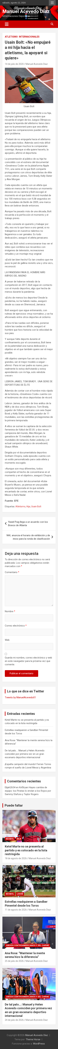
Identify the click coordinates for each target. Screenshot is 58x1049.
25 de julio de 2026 (14, 961)
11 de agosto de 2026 (16, 909)
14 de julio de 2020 (14, 64)
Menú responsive (52, 3)
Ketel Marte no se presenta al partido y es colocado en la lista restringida (26, 850)
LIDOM (20, 894)
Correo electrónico (16, 625)
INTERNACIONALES (29, 36)
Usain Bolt (36, 506)
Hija (28, 506)
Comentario (12, 572)
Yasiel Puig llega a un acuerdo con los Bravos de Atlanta (28, 523)
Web (7, 639)
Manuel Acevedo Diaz (37, 64)
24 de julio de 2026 (14, 1020)
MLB (19, 839)
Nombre (10, 611)
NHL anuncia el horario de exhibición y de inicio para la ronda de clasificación (28, 537)
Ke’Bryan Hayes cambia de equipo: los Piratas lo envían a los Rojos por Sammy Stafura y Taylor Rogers (28, 791)
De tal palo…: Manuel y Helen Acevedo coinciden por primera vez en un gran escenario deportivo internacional (24, 754)
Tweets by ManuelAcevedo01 (20, 697)
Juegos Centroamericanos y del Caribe (27, 945)
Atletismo (11, 36)
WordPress (39, 1043)
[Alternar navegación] (6, 24)
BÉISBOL (10, 839)
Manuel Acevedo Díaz (25, 11)
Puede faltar (14, 805)
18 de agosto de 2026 (16, 858)
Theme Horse (33, 1039)
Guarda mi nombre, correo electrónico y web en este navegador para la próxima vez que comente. (28, 661)
